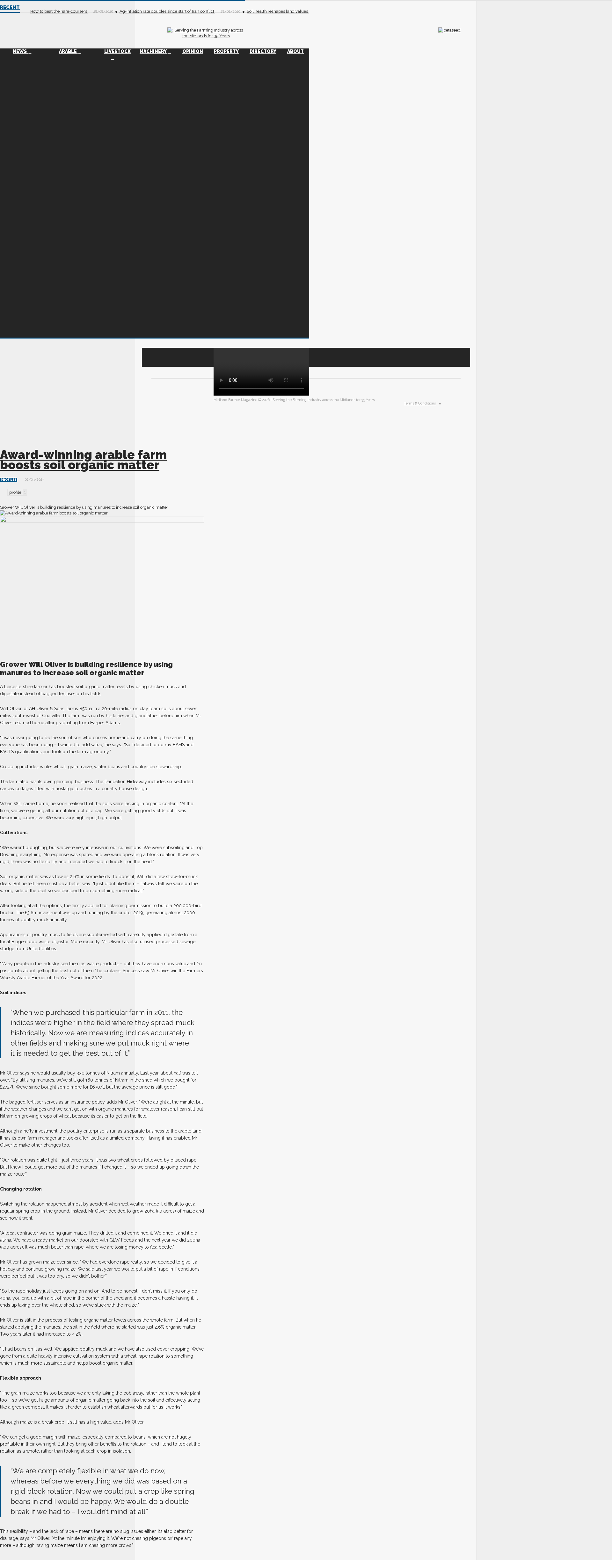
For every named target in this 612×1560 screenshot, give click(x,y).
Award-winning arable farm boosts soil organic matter (83, 460)
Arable (68, 51)
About (295, 51)
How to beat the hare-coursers (59, 11)
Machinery (153, 51)
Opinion (192, 51)
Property (226, 51)
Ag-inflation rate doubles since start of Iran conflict (167, 11)
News (20, 51)
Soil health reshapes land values (278, 11)
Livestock (117, 51)
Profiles (9, 479)
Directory (263, 51)
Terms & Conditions (420, 403)
